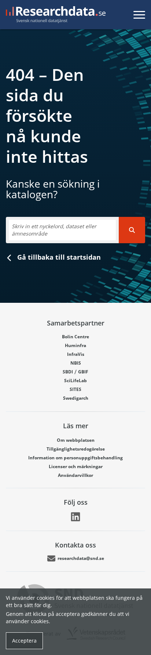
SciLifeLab (75, 380)
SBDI (68, 372)
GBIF (83, 372)
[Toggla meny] (139, 14)
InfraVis (75, 354)
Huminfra (75, 345)
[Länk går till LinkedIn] (75, 517)
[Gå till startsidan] (54, 14)
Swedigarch (75, 398)
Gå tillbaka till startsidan (58, 256)
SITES (75, 389)
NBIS (75, 363)
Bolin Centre (75, 337)
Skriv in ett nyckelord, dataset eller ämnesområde (54, 230)
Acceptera (24, 640)
